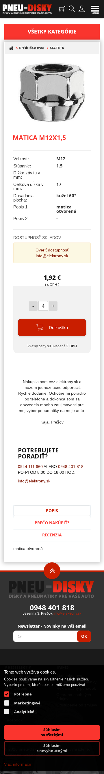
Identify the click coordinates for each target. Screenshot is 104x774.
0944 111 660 (30, 466)
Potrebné (23, 694)
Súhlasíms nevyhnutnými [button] (52, 748)
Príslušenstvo (31, 48)
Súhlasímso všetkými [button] (52, 732)
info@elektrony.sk (52, 255)
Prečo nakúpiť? (52, 522)
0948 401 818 (70, 466)
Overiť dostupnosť (52, 250)
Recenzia (52, 535)
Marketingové (27, 703)
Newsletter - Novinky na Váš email (52, 626)
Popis (52, 510)
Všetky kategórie (52, 31)
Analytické (24, 711)
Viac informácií (17, 764)
